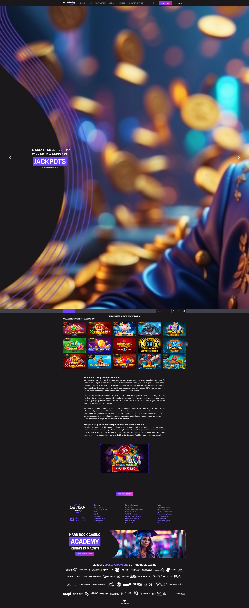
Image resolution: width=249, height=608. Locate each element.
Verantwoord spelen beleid (134, 509)
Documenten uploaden (164, 514)
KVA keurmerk (130, 521)
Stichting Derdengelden (133, 516)
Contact (159, 505)
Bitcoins (96, 514)
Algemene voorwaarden (164, 512)
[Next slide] (239, 157)
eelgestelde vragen (163, 507)
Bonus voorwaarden (163, 509)
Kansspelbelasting (131, 505)
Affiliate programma (132, 518)
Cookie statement (131, 523)
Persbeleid (128, 507)
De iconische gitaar (100, 509)
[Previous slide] (9, 157)
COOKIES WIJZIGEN (124, 494)
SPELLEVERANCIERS (116, 564)
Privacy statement (163, 516)
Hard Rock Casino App (132, 512)
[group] (69, 311)
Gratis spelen (98, 521)
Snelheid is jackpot (100, 518)
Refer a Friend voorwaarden (166, 523)
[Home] (71, 3)
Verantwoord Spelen (163, 521)
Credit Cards (98, 516)
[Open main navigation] (64, 3)
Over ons (97, 505)
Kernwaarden (98, 507)
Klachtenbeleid (162, 518)
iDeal (95, 512)
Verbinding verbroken (132, 514)
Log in (180, 3)
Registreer (165, 3)
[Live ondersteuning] (154, 3)
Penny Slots (98, 523)
